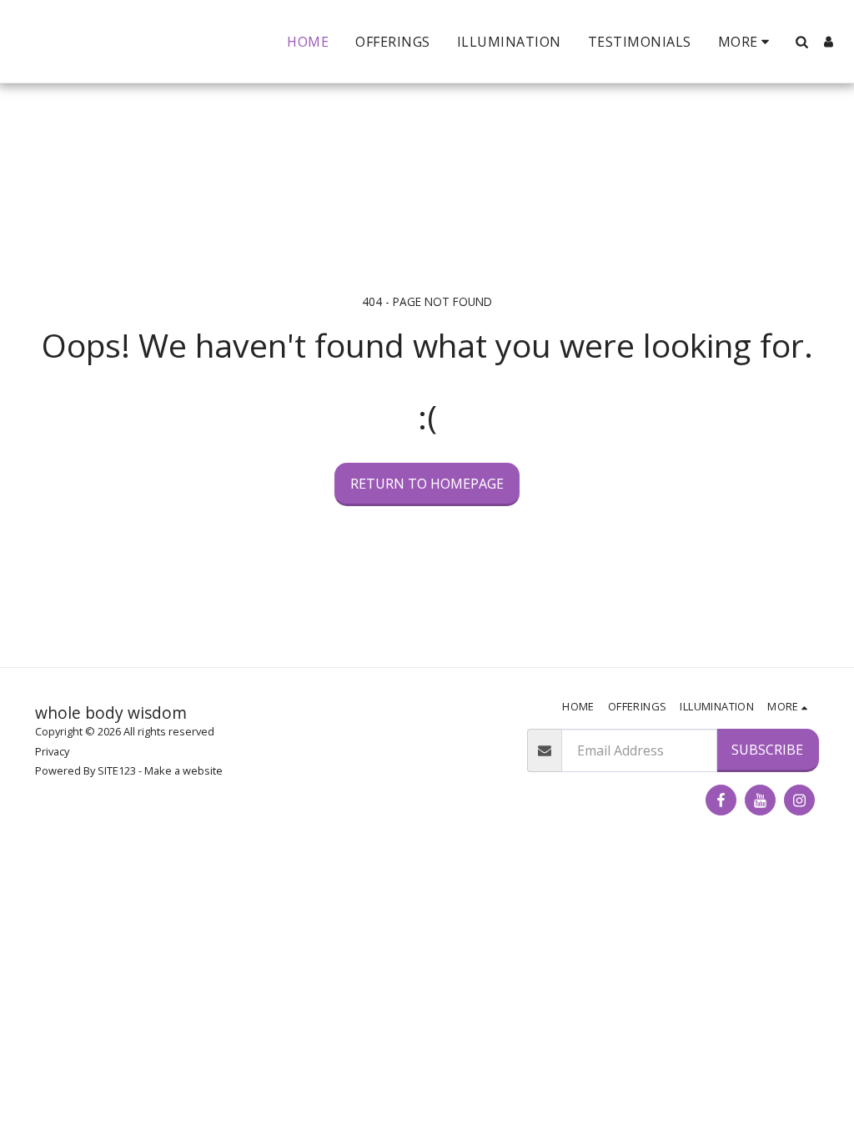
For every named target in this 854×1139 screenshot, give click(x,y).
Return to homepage (427, 483)
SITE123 (117, 770)
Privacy (52, 751)
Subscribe (767, 749)
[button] (801, 41)
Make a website (183, 770)
